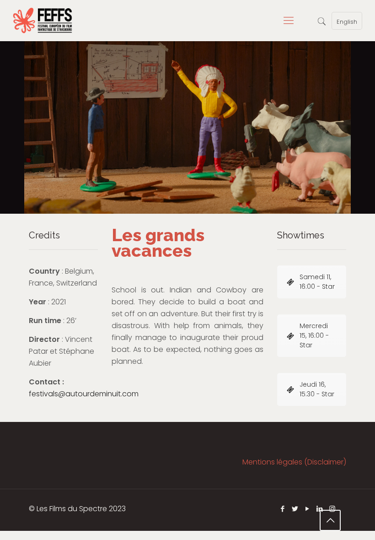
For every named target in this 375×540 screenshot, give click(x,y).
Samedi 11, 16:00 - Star (317, 281)
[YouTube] (307, 508)
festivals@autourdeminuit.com (84, 394)
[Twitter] (295, 508)
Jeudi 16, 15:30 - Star (317, 389)
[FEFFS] (42, 20)
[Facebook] (283, 508)
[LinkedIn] (320, 508)
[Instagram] (332, 508)
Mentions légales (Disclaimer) (294, 462)
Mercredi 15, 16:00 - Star (314, 335)
